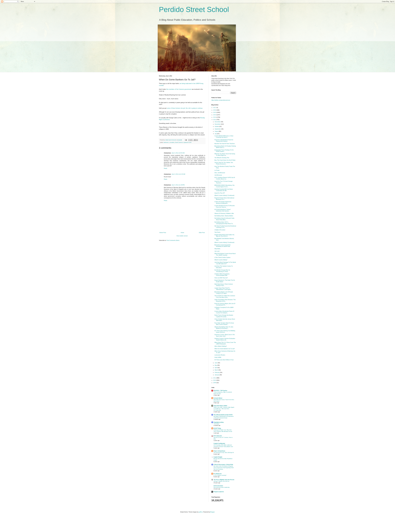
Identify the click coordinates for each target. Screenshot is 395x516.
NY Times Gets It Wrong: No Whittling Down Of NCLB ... (224, 331)
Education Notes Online (220, 405)
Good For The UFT (219, 193)
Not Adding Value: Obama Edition (223, 216)
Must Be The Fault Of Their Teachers (224, 143)
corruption (171, 142)
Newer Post (162, 232)
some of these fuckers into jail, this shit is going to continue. (185, 108)
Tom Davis (217, 232)
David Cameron (179, 142)
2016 (214, 110)
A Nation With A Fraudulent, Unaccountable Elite (222, 274)
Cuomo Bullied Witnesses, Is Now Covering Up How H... (223, 136)
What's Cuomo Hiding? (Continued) (224, 195)
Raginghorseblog (219, 422)
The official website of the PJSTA (223, 414)
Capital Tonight (218, 457)
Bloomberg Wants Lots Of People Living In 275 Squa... (223, 292)
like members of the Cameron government (178, 89)
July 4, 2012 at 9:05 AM (178, 153)
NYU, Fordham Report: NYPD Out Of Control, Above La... (224, 178)
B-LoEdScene (218, 473)
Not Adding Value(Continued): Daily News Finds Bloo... (224, 218)
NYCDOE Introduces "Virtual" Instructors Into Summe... (222, 210)
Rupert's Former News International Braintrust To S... (224, 198)
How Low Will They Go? (221, 278)
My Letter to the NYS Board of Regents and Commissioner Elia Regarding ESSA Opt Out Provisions (224, 467)
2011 (214, 378)
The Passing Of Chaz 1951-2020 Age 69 (224, 452)
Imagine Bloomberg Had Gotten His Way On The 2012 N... (224, 235)
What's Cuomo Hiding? (220, 260)
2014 (214, 115)
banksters (166, 142)
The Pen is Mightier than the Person (224, 479)
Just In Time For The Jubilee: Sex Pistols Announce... (223, 163)
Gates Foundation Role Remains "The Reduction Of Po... (225, 300)
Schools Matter (218, 398)
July (216, 133)
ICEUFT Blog (217, 428)
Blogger (212, 512)
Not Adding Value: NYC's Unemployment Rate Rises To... (224, 222)
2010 (214, 380)
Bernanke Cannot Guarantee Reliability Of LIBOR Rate (222, 245)
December (218, 122)
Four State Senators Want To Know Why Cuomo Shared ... (224, 323)
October (217, 126)
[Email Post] (185, 140)
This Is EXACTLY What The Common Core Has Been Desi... (224, 296)
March (216, 370)
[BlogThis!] (191, 140)
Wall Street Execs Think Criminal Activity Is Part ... (223, 284)
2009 (214, 382)
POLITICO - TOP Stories (220, 390)
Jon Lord (216, 251)
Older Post (202, 232)
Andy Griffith (217, 357)
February (217, 372)
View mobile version (182, 236)
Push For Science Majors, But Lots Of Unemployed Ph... (224, 304)
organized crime (187, 142)
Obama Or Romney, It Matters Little (224, 213)
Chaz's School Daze (219, 451)
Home (182, 232)
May (216, 365)
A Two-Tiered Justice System (222, 257)
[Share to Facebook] (195, 140)
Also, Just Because (219, 172)
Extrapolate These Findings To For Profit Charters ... (224, 150)
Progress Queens (219, 491)
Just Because (218, 175)
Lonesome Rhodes (219, 355)
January (217, 375)
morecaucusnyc (218, 485)
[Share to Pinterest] (197, 140)
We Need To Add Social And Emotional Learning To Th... (225, 226)
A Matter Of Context (219, 230)
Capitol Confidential (219, 443)
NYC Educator (218, 436)
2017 (214, 107)
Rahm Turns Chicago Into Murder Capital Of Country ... (223, 315)
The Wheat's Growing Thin (221, 157)
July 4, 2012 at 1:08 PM (178, 185)
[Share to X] (193, 140)
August (217, 131)
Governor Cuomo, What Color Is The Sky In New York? (224, 335)
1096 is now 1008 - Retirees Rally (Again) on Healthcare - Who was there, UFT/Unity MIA (224, 409)
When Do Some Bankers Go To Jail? (224, 348)
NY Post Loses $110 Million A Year (224, 360)
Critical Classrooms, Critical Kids (223, 464)
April (216, 367)
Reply (165, 168)
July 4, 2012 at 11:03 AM (178, 174)
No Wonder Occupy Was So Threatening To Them (222, 270)
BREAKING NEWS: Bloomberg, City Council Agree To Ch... (224, 186)
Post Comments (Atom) (173, 240)
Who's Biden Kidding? (220, 346)
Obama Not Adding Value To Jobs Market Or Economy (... (223, 327)
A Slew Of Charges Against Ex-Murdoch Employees (223, 202)
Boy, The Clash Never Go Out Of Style (224, 160)
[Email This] (189, 140)
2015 (214, 112)
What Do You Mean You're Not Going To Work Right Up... (224, 154)
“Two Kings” (217, 423)
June (216, 363)
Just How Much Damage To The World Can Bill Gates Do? (225, 263)
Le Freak (216, 170)
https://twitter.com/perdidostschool (220, 100)
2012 (214, 119)
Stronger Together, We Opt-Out (221, 481)
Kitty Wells (217, 248)
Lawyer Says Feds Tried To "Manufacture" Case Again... (223, 288)
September (218, 129)
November (218, 124)
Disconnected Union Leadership (221, 487)
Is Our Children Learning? (220, 475)
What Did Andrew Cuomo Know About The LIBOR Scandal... (225, 254)
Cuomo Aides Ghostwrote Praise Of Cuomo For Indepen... (224, 312)
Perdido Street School (194, 9)
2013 (214, 117)
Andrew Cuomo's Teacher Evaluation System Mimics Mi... (224, 339)
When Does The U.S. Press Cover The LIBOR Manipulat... (225, 343)
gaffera (201, 512)
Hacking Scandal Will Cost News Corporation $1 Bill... (223, 189)
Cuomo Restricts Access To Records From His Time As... (224, 206)
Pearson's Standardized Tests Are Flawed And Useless (223, 140)
